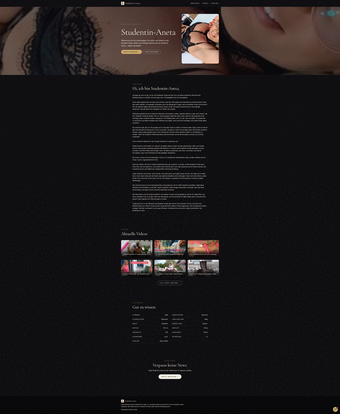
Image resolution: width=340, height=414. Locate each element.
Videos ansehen (131, 52)
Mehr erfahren (151, 52)
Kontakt (215, 3)
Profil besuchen (170, 376)
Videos (205, 3)
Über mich (195, 3)
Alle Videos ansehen (170, 283)
